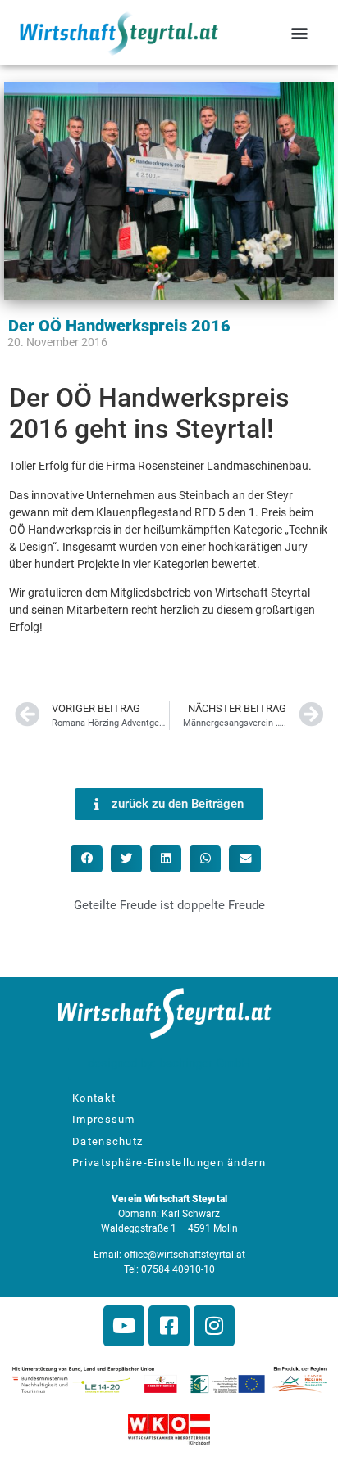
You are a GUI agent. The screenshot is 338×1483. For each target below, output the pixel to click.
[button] (299, 33)
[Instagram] (214, 1325)
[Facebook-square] (169, 1325)
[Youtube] (123, 1325)
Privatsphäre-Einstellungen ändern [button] (169, 1162)
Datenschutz (107, 1141)
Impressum (103, 1119)
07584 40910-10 (178, 1269)
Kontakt (94, 1098)
